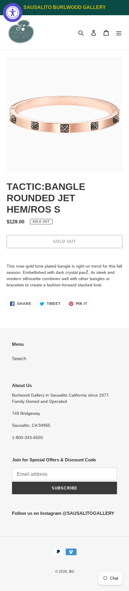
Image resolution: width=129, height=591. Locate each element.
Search (19, 358)
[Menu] (118, 32)
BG (71, 571)
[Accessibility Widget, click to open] (12, 12)
